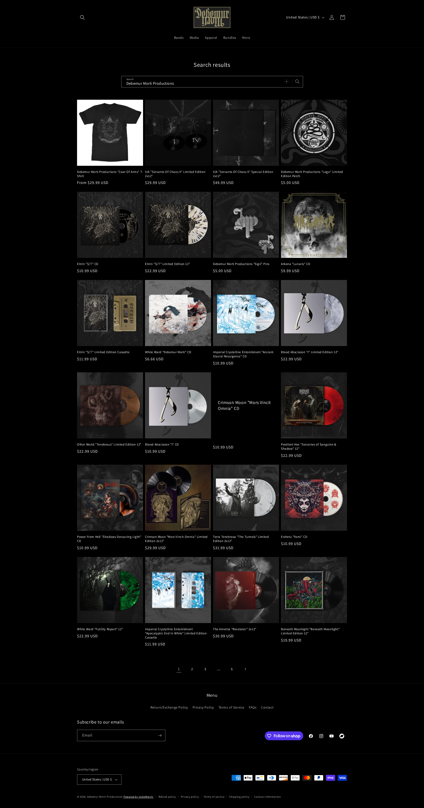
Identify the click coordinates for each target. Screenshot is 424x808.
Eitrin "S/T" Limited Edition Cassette (103, 352)
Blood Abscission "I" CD (162, 444)
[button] (82, 17)
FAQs (252, 707)
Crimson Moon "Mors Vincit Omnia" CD (244, 405)
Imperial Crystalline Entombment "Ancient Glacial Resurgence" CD (243, 354)
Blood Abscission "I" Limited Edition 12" (309, 352)
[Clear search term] (286, 81)
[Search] (297, 81)
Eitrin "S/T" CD (87, 264)
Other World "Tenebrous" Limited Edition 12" (109, 444)
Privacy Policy (203, 707)
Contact (267, 707)
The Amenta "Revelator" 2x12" (234, 629)
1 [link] (179, 668)
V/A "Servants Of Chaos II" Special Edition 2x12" (243, 174)
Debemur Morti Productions (105, 796)
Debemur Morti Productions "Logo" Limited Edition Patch (312, 174)
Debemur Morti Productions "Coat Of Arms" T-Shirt (110, 174)
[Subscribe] (159, 735)
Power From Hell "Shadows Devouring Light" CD (109, 539)
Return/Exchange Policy (169, 707)
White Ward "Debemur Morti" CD (168, 352)
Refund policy (167, 796)
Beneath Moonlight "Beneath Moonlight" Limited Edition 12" (310, 631)
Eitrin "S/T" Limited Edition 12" (167, 264)
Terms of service (214, 796)
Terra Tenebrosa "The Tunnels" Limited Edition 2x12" (241, 539)
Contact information (267, 796)
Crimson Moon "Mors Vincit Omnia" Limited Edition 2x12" (176, 539)
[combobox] (212, 81)
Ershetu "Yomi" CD (294, 537)
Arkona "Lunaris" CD (295, 264)
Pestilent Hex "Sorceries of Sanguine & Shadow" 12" (308, 447)
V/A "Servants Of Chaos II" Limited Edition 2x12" (175, 174)
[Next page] (245, 669)
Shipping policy (239, 796)
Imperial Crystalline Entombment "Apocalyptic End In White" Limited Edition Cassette (176, 633)
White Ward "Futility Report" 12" (100, 629)
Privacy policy (190, 796)
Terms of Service (231, 707)
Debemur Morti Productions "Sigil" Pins (241, 264)
